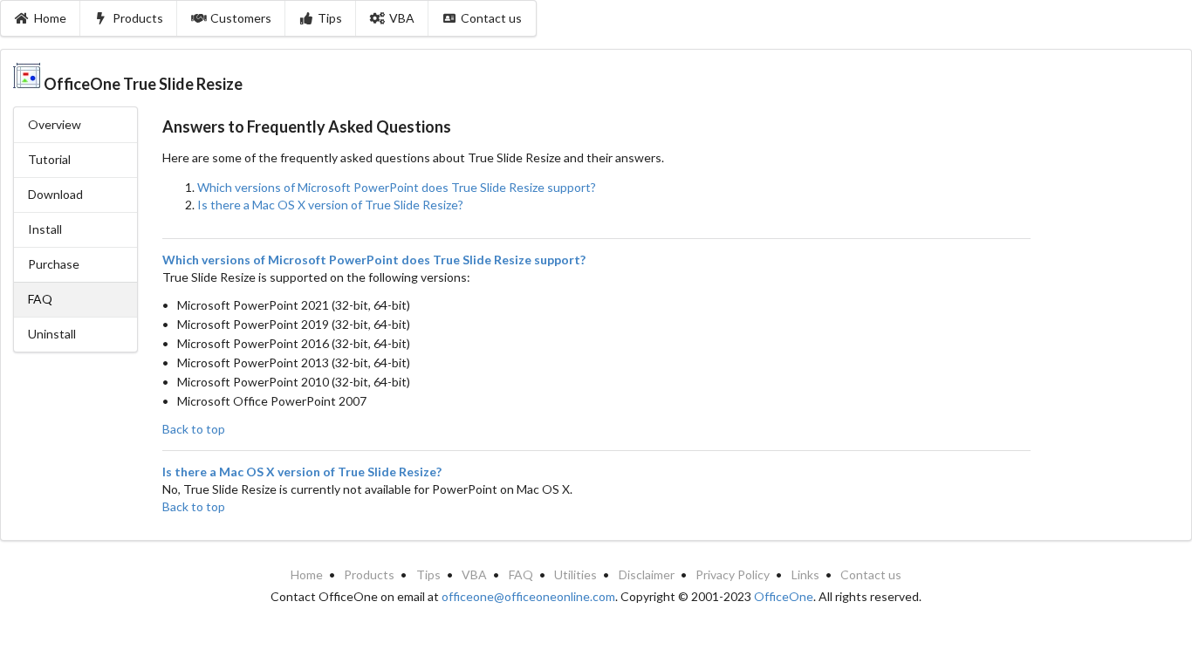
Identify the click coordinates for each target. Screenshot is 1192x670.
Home (50, 17)
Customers (240, 17)
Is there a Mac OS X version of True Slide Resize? (330, 204)
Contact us (491, 17)
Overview (54, 124)
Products (138, 17)
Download (55, 194)
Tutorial (49, 159)
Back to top (193, 428)
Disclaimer (647, 574)
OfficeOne (783, 596)
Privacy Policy (732, 574)
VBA (401, 17)
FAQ (521, 574)
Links (805, 574)
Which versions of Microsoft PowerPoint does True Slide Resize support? (396, 187)
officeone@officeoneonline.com (528, 596)
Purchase (53, 263)
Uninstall (52, 333)
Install (45, 229)
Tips (330, 17)
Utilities (575, 574)
